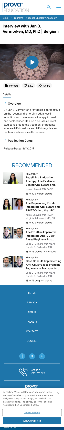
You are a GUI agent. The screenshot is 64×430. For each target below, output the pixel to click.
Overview (14, 103)
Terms (32, 292)
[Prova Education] (15, 7)
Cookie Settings (32, 412)
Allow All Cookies (32, 420)
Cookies (32, 340)
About (32, 312)
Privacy (32, 302)
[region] (32, 407)
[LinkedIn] (42, 356)
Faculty (32, 321)
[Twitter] (32, 356)
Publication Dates (20, 140)
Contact (32, 331)
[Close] (58, 393)
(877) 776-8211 (38, 373)
